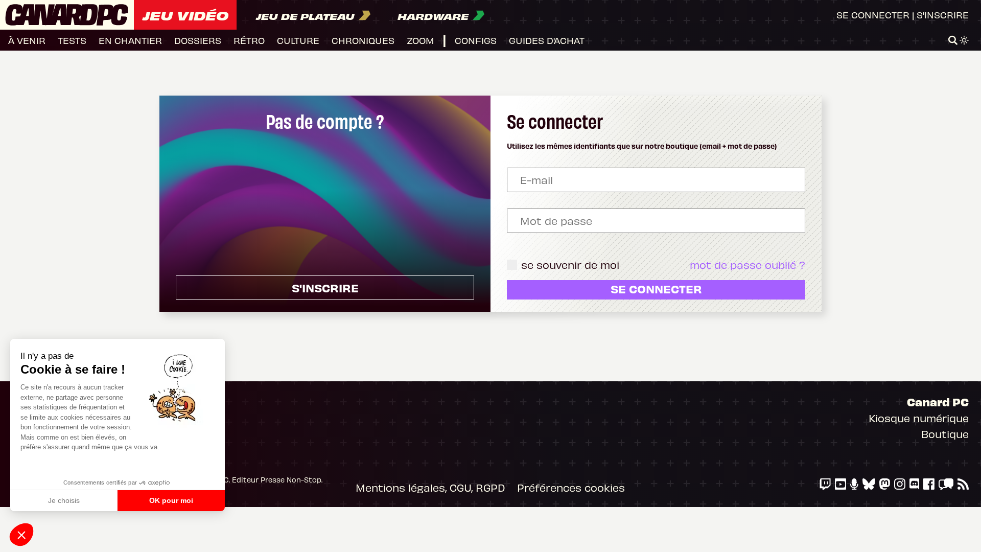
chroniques (363, 40)
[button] (21, 534)
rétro (249, 40)
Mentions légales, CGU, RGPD (430, 487)
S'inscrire (943, 14)
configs (476, 40)
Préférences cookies (571, 487)
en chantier (130, 40)
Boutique (945, 433)
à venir (26, 40)
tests (72, 40)
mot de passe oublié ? (747, 264)
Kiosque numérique (919, 417)
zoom (420, 40)
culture (298, 40)
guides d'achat (547, 40)
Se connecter (872, 14)
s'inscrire (325, 287)
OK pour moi (171, 500)
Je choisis (64, 500)
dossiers (197, 40)
